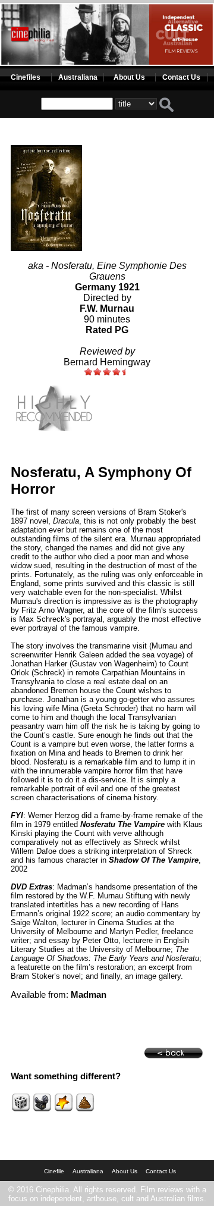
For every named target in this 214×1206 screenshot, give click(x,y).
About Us (129, 77)
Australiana (77, 77)
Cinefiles (25, 77)
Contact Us (181, 77)
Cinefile (54, 1171)
